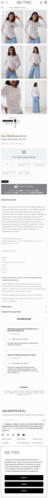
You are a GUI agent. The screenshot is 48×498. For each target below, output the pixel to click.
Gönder (43, 420)
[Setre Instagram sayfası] (13, 435)
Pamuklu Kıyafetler (25, 393)
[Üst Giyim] (6, 7)
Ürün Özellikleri (8, 200)
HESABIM (5, 443)
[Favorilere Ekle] (10, 164)
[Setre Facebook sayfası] (2, 435)
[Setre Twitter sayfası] (8, 435)
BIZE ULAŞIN (6, 439)
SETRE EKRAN (37, 443)
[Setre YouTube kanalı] (24, 435)
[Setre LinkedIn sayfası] (18, 435)
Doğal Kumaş (13, 393)
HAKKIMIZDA (21, 439)
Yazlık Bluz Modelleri (32, 391)
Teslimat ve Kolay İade (11, 312)
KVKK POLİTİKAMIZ (23, 443)
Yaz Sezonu (8, 391)
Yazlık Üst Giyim (18, 391)
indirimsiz (27, 394)
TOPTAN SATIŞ (37, 439)
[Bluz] (8, 7)
